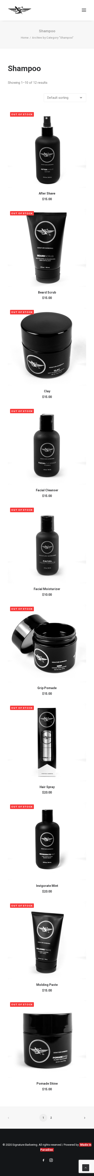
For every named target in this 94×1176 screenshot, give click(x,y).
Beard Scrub (47, 292)
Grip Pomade (47, 688)
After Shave (47, 193)
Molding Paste (47, 985)
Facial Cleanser (47, 490)
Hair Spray (47, 787)
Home (25, 37)
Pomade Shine (47, 1083)
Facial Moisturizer (47, 589)
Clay (47, 391)
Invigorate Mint (47, 886)
